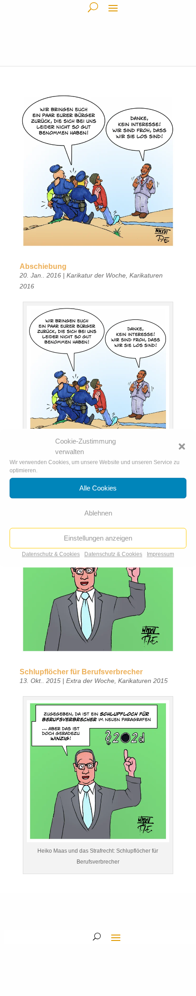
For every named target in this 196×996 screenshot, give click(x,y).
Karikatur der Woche (96, 275)
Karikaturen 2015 (143, 680)
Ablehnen (98, 513)
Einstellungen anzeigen (98, 538)
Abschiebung (43, 266)
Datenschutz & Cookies (51, 554)
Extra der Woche (90, 680)
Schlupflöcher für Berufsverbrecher (81, 672)
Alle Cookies (98, 488)
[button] (181, 446)
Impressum (160, 554)
